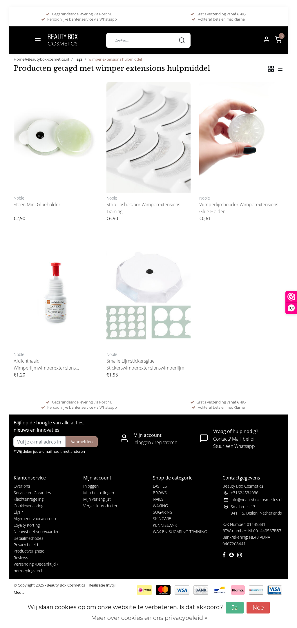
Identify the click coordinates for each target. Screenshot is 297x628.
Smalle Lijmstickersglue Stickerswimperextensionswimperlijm (145, 364)
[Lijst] (279, 69)
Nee (258, 607)
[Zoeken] (181, 40)
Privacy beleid (26, 544)
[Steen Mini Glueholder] (56, 137)
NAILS (158, 499)
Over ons (22, 486)
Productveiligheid (29, 551)
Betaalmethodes (29, 538)
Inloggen (91, 486)
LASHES (160, 486)
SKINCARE (162, 518)
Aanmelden (81, 441)
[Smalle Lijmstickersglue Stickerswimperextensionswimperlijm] (148, 293)
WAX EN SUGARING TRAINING (180, 531)
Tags (78, 59)
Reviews (21, 557)
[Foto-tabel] (271, 69)
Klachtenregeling (29, 499)
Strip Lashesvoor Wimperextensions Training (143, 208)
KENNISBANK (165, 525)
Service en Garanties (32, 492)
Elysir (18, 512)
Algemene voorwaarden (35, 518)
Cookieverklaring (28, 505)
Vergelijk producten (100, 505)
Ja (235, 607)
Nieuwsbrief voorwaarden (36, 531)
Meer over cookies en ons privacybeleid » (149, 617)
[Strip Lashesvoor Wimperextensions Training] (148, 137)
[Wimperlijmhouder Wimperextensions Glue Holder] (241, 137)
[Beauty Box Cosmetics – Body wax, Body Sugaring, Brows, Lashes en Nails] (62, 40)
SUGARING (163, 512)
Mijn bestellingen (98, 492)
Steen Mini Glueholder (37, 204)
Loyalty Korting (27, 525)
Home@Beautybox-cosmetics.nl (41, 59)
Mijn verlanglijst (97, 499)
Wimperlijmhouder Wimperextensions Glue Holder (238, 208)
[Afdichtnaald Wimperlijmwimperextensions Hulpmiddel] (56, 293)
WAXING (160, 505)
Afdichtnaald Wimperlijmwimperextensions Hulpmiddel (45, 364)
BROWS (160, 492)
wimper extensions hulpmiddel (115, 59)
